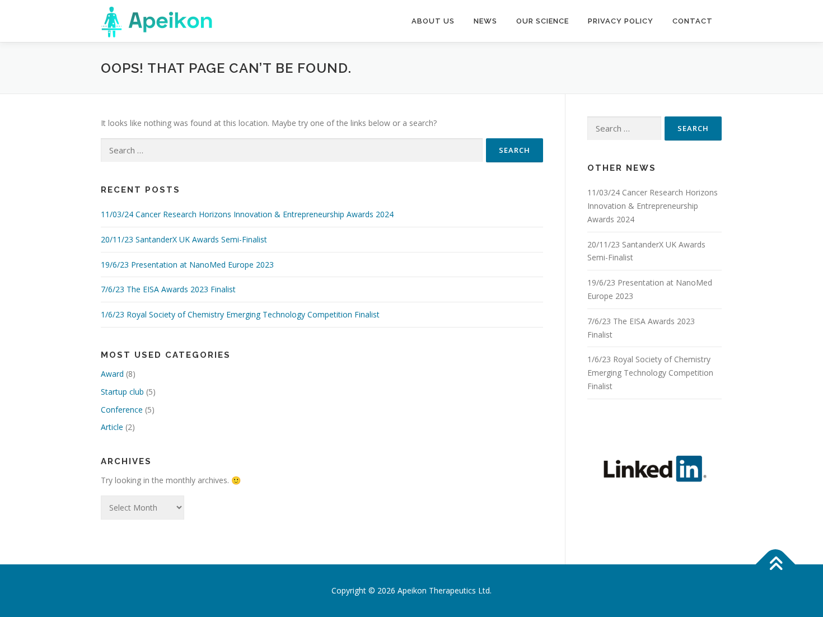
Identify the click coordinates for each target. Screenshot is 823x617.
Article (112, 427)
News (485, 21)
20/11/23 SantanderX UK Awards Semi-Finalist (184, 239)
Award (112, 373)
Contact (692, 21)
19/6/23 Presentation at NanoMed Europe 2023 (187, 264)
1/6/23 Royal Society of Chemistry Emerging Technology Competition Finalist (240, 314)
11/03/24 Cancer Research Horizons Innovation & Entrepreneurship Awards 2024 (247, 214)
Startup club (122, 391)
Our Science (542, 21)
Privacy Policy (620, 21)
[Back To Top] (776, 565)
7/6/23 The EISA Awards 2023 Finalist (168, 289)
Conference (122, 409)
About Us (433, 21)
